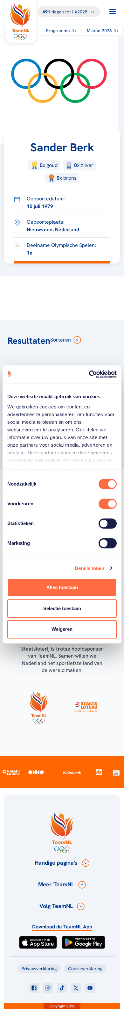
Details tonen (89, 568)
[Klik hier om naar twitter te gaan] (76, 988)
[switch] (108, 504)
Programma (58, 30)
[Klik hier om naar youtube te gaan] (90, 988)
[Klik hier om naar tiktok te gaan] (62, 988)
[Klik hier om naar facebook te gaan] (34, 988)
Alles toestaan (62, 587)
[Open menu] (112, 11)
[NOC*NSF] (116, 772)
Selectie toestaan (62, 608)
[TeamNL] (38, 706)
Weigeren (62, 629)
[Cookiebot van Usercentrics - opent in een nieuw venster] (89, 374)
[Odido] (36, 772)
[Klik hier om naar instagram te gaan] (48, 988)
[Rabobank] (72, 772)
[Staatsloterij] (11, 772)
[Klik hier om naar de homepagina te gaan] (20, 21)
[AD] (99, 772)
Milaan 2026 (99, 30)
